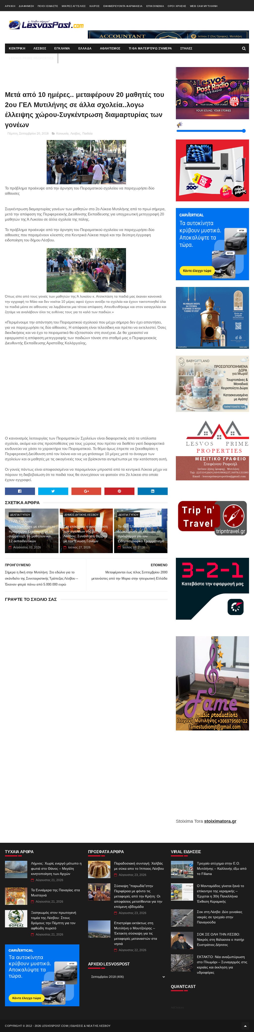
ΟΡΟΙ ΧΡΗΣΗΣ (177, 6)
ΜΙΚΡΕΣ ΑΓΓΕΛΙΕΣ (74, 6)
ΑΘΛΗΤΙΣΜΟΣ (110, 48)
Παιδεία (87, 133)
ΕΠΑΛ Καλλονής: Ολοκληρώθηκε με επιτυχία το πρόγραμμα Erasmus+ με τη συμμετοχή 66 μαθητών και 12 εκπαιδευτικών (32, 531)
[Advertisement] (86, 385)
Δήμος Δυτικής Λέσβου (81, 514)
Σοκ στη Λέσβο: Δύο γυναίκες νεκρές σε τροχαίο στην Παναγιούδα (219, 917)
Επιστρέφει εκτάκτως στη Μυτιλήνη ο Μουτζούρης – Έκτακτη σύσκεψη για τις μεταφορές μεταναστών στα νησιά (135, 933)
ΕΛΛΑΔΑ (85, 48)
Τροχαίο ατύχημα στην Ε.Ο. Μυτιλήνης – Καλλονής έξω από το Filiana (222, 868)
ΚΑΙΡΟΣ (95, 6)
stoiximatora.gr (220, 821)
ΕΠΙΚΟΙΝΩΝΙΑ (155, 6)
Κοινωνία (62, 133)
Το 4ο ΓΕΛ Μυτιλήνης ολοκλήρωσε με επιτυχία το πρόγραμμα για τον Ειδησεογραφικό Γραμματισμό (141, 533)
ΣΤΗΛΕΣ (186, 48)
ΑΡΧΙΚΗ (10, 6)
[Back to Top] (245, 1026)
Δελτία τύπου (20, 514)
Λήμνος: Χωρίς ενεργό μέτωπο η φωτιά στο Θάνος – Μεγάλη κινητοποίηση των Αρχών (56, 868)
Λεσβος (75, 133)
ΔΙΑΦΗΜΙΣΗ (26, 6)
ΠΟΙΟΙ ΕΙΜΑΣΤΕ (48, 6)
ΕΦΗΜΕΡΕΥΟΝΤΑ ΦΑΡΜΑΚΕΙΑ (123, 6)
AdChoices (177, 1007)
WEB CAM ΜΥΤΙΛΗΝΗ (204, 6)
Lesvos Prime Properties (31, 58)
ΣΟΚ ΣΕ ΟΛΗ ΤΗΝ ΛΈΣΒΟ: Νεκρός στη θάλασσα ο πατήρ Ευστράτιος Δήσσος (220, 939)
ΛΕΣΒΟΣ (39, 48)
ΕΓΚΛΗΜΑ (62, 48)
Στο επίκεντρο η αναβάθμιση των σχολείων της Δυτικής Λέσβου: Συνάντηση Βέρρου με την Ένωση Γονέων (86, 533)
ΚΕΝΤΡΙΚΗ (17, 48)
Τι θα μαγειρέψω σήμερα (150, 48)
